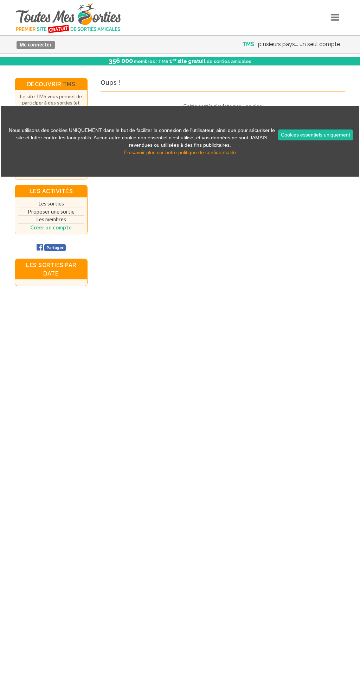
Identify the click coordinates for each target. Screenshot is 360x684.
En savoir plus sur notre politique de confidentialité (180, 152)
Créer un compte (51, 227)
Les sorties (51, 203)
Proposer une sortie (51, 211)
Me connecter (36, 45)
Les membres (51, 219)
